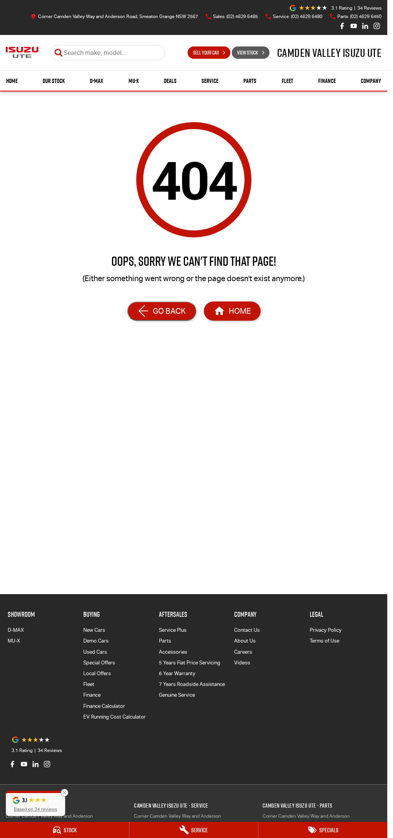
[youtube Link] (353, 26)
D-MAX (96, 80)
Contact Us (247, 630)
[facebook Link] (342, 26)
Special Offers (99, 663)
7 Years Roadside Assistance (192, 684)
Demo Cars (96, 641)
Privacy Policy (326, 630)
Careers (243, 652)
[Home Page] (22, 52)
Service (209, 80)
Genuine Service (177, 695)
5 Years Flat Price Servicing (189, 663)
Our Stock (54, 80)
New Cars (94, 630)
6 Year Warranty (177, 673)
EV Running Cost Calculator (114, 717)
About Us (245, 641)
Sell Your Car (206, 52)
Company (371, 80)
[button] (35, 803)
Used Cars (95, 652)
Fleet (287, 80)
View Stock (247, 52)
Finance (327, 80)
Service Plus (173, 630)
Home (12, 80)
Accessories (173, 652)
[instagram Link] (376, 26)
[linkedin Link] (365, 26)
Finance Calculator (104, 706)
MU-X (134, 80)
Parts (249, 80)
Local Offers (97, 673)
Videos (242, 663)
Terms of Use (324, 641)
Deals (170, 80)
